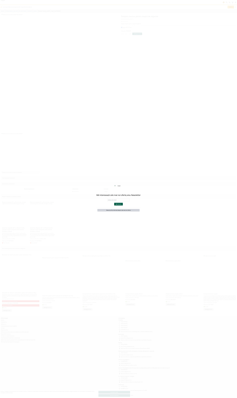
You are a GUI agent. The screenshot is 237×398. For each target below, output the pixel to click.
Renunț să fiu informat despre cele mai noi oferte (118, 210)
